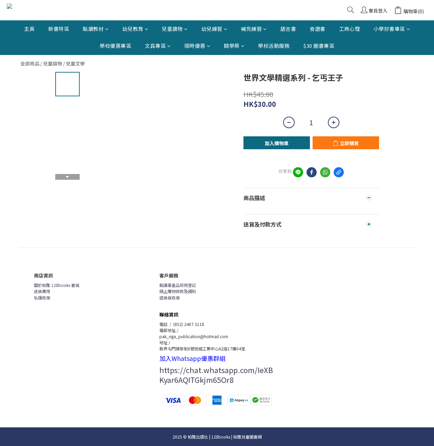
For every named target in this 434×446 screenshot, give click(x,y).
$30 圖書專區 (318, 45)
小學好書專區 (389, 28)
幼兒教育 (132, 28)
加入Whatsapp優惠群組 (192, 358)
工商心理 (349, 28)
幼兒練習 (211, 28)
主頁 (29, 28)
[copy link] (339, 172)
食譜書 (318, 28)
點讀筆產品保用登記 (177, 285)
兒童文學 (75, 63)
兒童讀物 (172, 28)
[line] (298, 172)
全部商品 (29, 63)
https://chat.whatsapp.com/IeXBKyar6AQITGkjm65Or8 (216, 374)
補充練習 (251, 28)
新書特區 (58, 28)
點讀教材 (93, 28)
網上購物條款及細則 (177, 291)
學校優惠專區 (115, 45)
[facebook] (312, 172)
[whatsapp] (325, 172)
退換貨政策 (169, 297)
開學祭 (232, 45)
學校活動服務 (274, 45)
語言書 (288, 28)
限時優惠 (194, 45)
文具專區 (155, 45)
